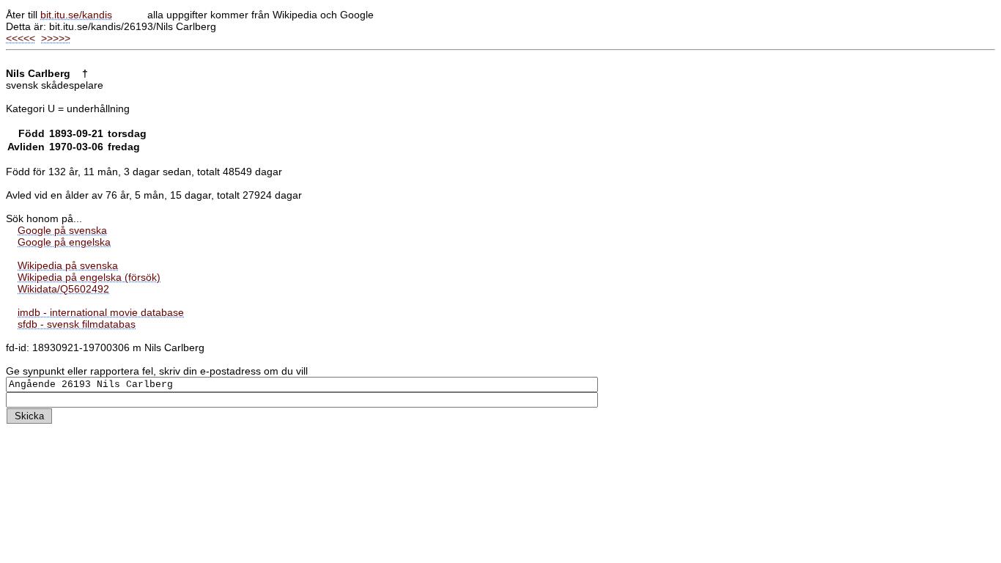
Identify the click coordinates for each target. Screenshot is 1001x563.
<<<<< (20, 38)
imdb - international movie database (101, 312)
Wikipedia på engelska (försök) (89, 277)
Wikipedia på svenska (68, 265)
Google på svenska (62, 230)
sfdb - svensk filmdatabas (77, 324)
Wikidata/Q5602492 (63, 289)
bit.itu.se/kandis (76, 15)
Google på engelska (64, 242)
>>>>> (55, 38)
